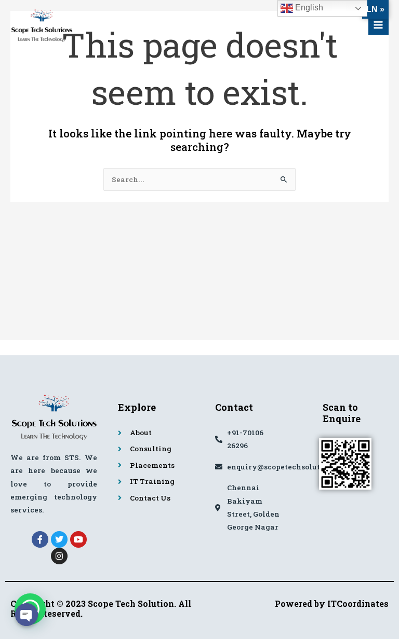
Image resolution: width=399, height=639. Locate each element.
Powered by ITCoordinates (332, 603)
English (308, 7)
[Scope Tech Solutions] (41, 25)
